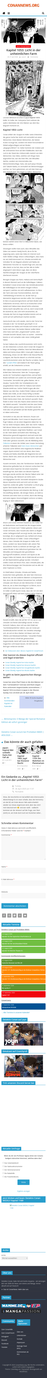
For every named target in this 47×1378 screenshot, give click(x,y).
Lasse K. (24, 57)
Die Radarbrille (9, 1173)
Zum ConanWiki (7, 1329)
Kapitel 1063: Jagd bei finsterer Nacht (23, 760)
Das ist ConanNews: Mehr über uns (15, 1289)
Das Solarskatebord (11, 1163)
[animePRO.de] (36, 1305)
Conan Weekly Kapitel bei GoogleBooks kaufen (22, 668)
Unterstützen (21, 1335)
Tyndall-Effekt (11, 363)
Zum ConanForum (7, 1333)
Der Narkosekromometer (13, 1166)
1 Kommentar (33, 57)
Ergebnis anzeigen (23, 1191)
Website (4, 892)
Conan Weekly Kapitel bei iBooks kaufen (20, 670)
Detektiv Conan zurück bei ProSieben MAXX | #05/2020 (22, 733)
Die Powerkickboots (11, 1177)
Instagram (5, 1336)
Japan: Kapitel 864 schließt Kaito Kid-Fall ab (8, 752)
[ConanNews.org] (3, 13)
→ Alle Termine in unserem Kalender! (15, 1012)
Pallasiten (6, 443)
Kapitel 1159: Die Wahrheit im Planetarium (38, 760)
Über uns (20, 1332)
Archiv (3, 1255)
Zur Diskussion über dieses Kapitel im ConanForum (24, 651)
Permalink (19, 791)
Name (4, 867)
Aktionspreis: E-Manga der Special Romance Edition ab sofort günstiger (23, 720)
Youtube (4, 1347)
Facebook (4, 1344)
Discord (4, 1340)
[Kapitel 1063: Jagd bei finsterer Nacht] (23, 747)
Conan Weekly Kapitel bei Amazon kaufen (20, 665)
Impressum (21, 1342)
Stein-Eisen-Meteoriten (30, 446)
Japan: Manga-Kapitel (23, 46)
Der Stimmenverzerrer (12, 1170)
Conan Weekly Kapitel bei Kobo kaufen (19, 662)
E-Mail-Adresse (7, 879)
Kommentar (6, 835)
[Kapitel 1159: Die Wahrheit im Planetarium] (38, 747)
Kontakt (19, 1339)
